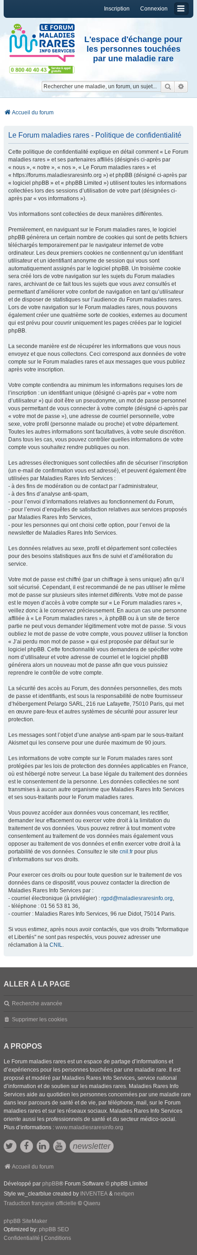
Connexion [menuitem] (154, 8)
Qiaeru (91, 1203)
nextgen (124, 1194)
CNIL (55, 945)
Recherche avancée (37, 1003)
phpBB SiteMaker (25, 1221)
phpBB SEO (54, 1229)
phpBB (50, 1183)
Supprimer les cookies (39, 1019)
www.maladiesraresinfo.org (89, 1127)
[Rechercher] (168, 86)
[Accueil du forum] (42, 43)
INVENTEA (94, 1194)
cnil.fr (126, 851)
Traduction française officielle (40, 1203)
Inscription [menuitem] (117, 8)
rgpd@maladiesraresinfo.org (137, 898)
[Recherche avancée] (181, 86)
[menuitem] (22, 1239)
